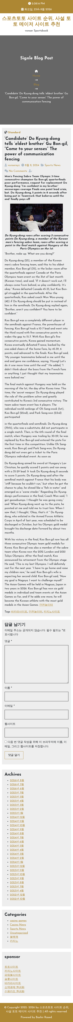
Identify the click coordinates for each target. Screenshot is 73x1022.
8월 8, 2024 (32, 165)
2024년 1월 (16, 862)
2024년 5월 (17, 846)
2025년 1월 (16, 813)
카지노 (14, 941)
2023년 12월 (17, 866)
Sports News (52, 165)
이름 (8, 688)
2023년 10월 (17, 874)
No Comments (18, 171)
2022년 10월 (17, 899)
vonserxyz (14, 165)
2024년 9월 (17, 829)
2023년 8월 (17, 882)
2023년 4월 (17, 890)
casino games (18, 920)
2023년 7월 (17, 886)
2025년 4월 (17, 801)
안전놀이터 (46, 605)
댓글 (8, 641)
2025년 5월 (17, 797)
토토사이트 (11, 967)
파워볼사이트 (13, 975)
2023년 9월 (17, 878)
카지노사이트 (52, 611)
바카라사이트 (19, 611)
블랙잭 (14, 937)
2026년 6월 (17, 788)
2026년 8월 (17, 780)
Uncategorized (19, 933)
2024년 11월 (17, 821)
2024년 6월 (17, 841)
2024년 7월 (17, 837)
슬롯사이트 (11, 979)
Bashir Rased (44, 1017)
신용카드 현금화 (14, 991)
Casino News (18, 924)
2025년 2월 (17, 809)
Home (36, 76)
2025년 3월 (17, 805)
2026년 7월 (17, 784)
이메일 (10, 706)
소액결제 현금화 (14, 987)
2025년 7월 (17, 792)
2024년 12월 (17, 817)
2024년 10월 (17, 825)
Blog (36, 84)
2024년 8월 (17, 833)
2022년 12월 (17, 895)
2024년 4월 (17, 850)
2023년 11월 (17, 870)
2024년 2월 (17, 858)
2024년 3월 (17, 854)
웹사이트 (10, 724)
